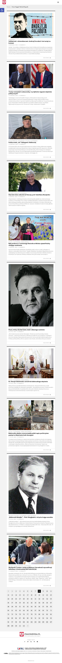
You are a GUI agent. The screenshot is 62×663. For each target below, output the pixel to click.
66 (31, 610)
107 (51, 622)
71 (51, 610)
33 (43, 599)
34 (47, 599)
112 (24, 626)
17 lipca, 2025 (12, 437)
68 (39, 610)
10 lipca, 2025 (12, 519)
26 (16, 599)
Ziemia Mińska (25, 242)
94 (47, 618)
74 (16, 614)
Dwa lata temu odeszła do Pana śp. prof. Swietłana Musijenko (29, 195)
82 (47, 614)
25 (12, 599)
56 (39, 606)
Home (8, 7)
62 (16, 610)
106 (47, 622)
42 (31, 603)
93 (43, 618)
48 (8, 606)
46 (47, 603)
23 (51, 595)
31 (35, 599)
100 (24, 622)
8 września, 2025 (13, 45)
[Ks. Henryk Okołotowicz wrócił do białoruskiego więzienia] (31, 363)
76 (24, 614)
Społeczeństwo (18, 90)
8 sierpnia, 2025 (13, 196)
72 (8, 614)
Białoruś (11, 90)
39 (20, 603)
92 (39, 618)
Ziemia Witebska (31, 515)
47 (51, 603)
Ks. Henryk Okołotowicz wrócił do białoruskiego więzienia (28, 381)
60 (8, 610)
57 (43, 606)
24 (8, 599)
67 (35, 610)
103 (35, 622)
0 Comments (22, 45)
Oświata (16, 193)
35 (51, 599)
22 (47, 595)
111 (20, 626)
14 (16, 595)
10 (47, 591)
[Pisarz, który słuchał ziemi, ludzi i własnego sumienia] (31, 295)
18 (31, 595)
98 (16, 622)
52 (23, 606)
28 (23, 599)
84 (8, 618)
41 (27, 603)
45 (43, 603)
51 (20, 606)
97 (12, 622)
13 (12, 595)
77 (27, 614)
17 (27, 595)
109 (12, 626)
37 (12, 603)
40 (24, 603)
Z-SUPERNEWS (27, 90)
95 (51, 618)
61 (12, 610)
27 (20, 599)
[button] (2, 10)
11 (50, 591)
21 (43, 595)
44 (39, 603)
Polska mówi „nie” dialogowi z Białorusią (22, 142)
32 (39, 599)
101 (27, 622)
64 (24, 610)
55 (35, 606)
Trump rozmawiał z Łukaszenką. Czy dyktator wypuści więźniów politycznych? (30, 93)
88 (23, 618)
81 (43, 614)
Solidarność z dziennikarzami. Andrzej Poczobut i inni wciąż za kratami (29, 42)
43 (35, 603)
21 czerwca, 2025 (13, 571)
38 (16, 603)
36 (8, 603)
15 (20, 595)
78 (31, 614)
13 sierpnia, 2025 (13, 144)
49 (12, 606)
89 (27, 618)
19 (35, 595)
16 (23, 595)
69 (43, 610)
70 (47, 610)
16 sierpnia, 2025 (13, 95)
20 (39, 595)
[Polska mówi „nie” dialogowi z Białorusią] (31, 126)
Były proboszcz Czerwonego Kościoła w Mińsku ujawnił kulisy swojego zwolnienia (29, 244)
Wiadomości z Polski (24, 140)
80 (39, 614)
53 (27, 606)
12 (8, 595)
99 (20, 622)
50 (16, 606)
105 (43, 622)
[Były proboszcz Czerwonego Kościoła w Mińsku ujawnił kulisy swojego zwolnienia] (31, 227)
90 (31, 618)
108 (8, 626)
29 (27, 599)
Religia (10, 242)
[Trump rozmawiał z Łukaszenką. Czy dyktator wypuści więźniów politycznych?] (31, 76)
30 (31, 599)
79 (35, 614)
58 (47, 606)
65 (27, 610)
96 (8, 622)
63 (20, 610)
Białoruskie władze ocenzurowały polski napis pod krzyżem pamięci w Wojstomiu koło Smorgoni (29, 434)
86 (16, 618)
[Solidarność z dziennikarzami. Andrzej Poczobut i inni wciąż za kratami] (31, 25)
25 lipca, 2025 (12, 331)
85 (12, 618)
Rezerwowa (12, 39)
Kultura (11, 328)
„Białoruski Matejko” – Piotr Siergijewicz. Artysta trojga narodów (31, 517)
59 (51, 606)
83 (51, 614)
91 (35, 618)
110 (16, 626)
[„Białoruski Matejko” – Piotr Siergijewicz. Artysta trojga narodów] (31, 484)
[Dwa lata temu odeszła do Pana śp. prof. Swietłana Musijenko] (31, 177)
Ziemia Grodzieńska (27, 328)
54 (31, 606)
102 (31, 622)
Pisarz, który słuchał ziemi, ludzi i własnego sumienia (27, 330)
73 (12, 614)
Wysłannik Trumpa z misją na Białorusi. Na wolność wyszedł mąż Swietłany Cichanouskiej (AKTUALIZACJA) (30, 568)
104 (39, 622)
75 (20, 614)
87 (20, 618)
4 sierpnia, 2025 (13, 247)
